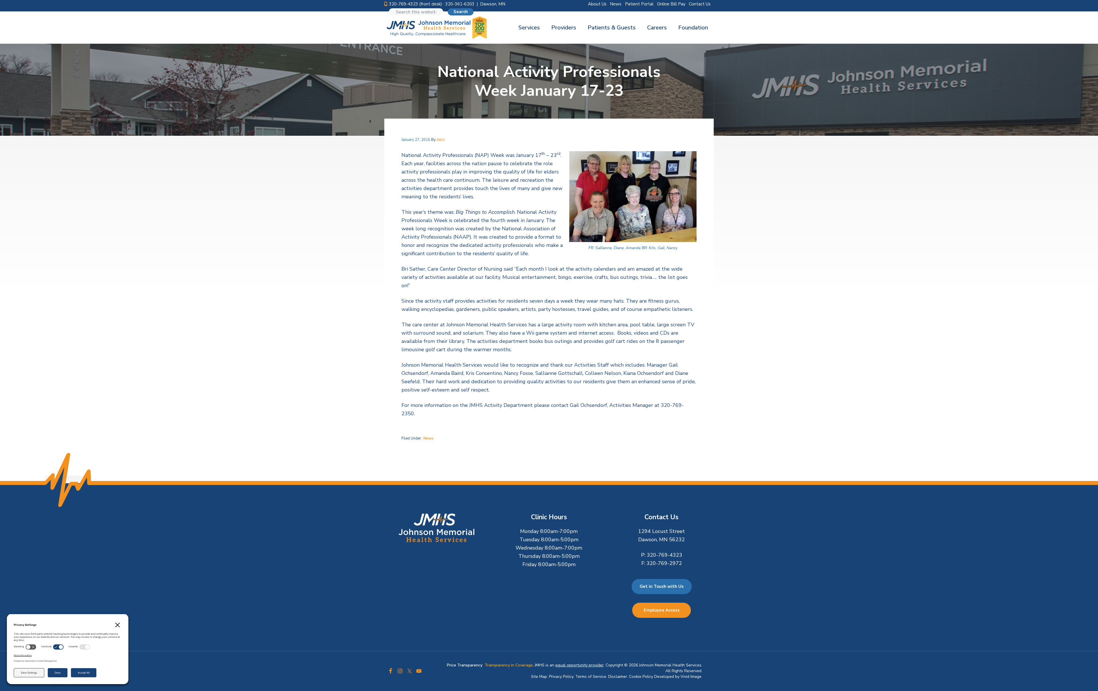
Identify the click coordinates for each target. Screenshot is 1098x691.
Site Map (539, 676)
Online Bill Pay (671, 4)
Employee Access (662, 610)
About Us (597, 4)
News (615, 4)
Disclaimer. (618, 676)
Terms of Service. (591, 676)
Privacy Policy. (561, 676)
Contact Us (700, 4)
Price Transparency (464, 665)
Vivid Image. (691, 676)
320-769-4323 (664, 555)
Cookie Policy (641, 676)
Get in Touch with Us (662, 586)
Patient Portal (639, 4)
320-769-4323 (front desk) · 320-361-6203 (431, 4)
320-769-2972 (664, 563)
